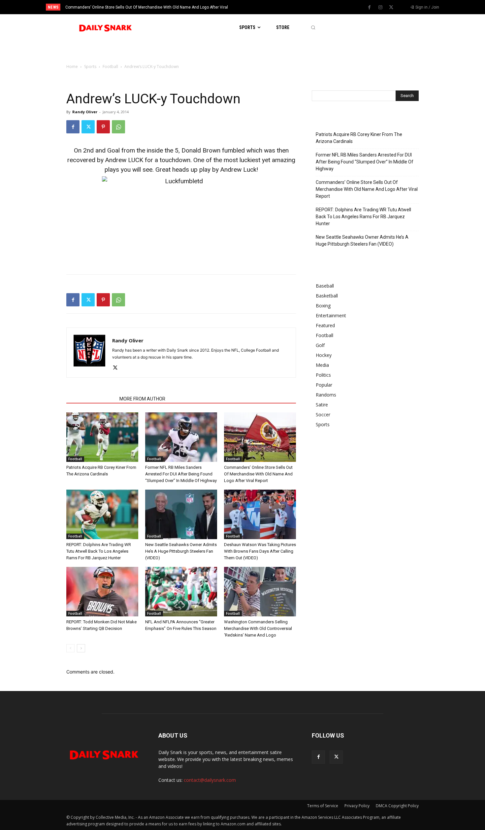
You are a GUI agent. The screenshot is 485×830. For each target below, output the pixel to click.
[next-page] (81, 648)
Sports (90, 66)
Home (72, 66)
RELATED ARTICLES (91, 398)
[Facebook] (369, 7)
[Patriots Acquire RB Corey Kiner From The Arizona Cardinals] (102, 437)
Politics (323, 375)
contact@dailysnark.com (210, 780)
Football (110, 66)
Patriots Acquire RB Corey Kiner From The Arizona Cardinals (359, 138)
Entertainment (331, 315)
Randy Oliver (84, 111)
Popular (324, 385)
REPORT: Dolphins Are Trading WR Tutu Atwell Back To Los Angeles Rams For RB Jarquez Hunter (98, 551)
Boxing (323, 305)
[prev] (254, 7)
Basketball (327, 296)
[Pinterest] (103, 126)
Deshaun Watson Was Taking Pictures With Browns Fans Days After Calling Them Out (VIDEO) (260, 551)
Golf (320, 345)
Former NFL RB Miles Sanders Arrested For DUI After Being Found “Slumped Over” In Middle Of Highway (181, 474)
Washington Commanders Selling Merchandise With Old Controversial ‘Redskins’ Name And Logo (258, 628)
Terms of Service (322, 806)
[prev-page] (70, 648)
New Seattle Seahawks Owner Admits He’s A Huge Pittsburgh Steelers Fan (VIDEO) (181, 551)
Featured (325, 325)
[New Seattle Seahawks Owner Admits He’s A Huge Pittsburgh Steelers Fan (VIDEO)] (181, 514)
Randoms (326, 395)
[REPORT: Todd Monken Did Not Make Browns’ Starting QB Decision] (102, 591)
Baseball (325, 286)
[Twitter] (391, 7)
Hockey (324, 355)
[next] (264, 7)
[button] (313, 27)
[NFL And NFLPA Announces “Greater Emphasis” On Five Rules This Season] (181, 591)
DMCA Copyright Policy (397, 806)
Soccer (323, 414)
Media (322, 365)
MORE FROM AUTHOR (142, 398)
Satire (322, 404)
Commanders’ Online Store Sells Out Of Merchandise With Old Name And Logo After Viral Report (258, 474)
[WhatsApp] (118, 126)
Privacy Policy (357, 806)
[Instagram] (380, 7)
